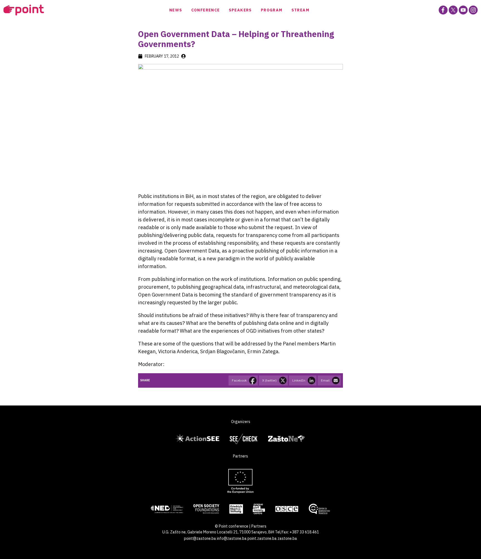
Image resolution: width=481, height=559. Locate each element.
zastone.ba (287, 538)
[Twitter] (453, 10)
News (175, 10)
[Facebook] (443, 10)
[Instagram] (473, 10)
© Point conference (231, 526)
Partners (258, 526)
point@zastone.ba (200, 538)
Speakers (240, 10)
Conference (205, 10)
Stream (300, 10)
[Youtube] (463, 10)
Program (272, 10)
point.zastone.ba (262, 538)
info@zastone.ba (232, 538)
